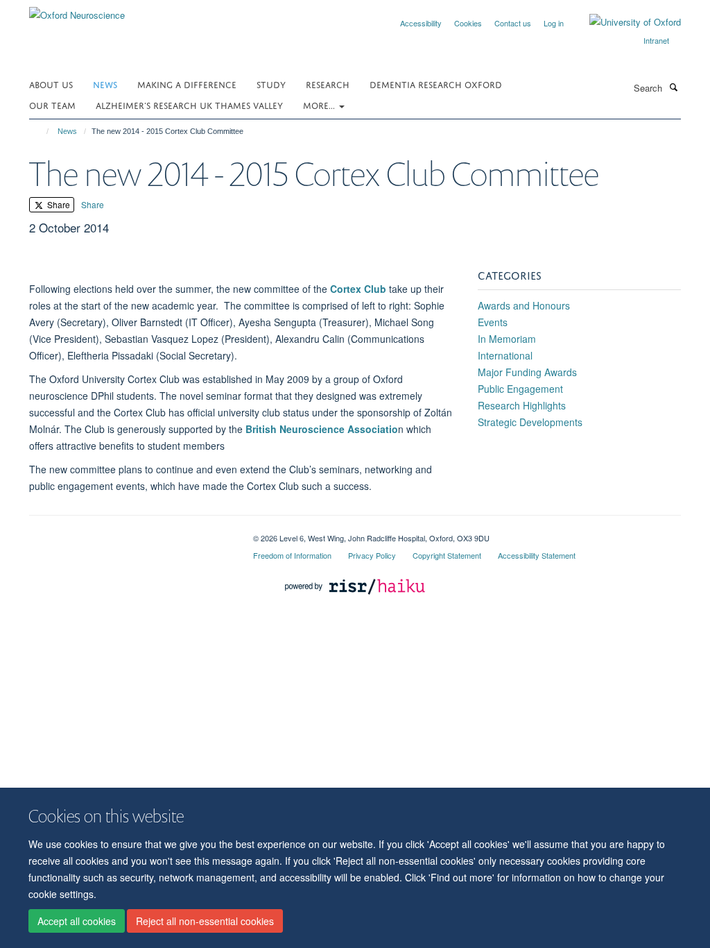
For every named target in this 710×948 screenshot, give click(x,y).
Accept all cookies (76, 921)
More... (320, 104)
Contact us (512, 22)
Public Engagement (520, 389)
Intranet (656, 40)
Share (57, 204)
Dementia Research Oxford (436, 83)
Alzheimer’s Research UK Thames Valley (189, 104)
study (271, 83)
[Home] (41, 131)
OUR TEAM (52, 104)
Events (493, 322)
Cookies (468, 22)
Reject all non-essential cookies (205, 921)
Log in (554, 22)
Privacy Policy (372, 555)
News (105, 83)
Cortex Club (358, 289)
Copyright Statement (447, 555)
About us (51, 83)
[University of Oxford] (625, 22)
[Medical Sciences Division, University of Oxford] (130, 533)
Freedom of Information (292, 555)
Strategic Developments (530, 422)
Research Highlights (522, 405)
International (505, 355)
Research (327, 83)
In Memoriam (507, 339)
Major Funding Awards (527, 372)
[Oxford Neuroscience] (77, 10)
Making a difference (186, 83)
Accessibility (421, 22)
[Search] (673, 86)
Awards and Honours (524, 305)
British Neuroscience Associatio (321, 429)
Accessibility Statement (536, 555)
